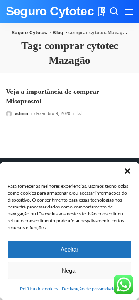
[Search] (114, 11)
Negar (69, 270)
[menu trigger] (127, 11)
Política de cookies (39, 289)
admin (22, 113)
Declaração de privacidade (88, 289)
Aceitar (69, 249)
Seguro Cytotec (50, 11)
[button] (127, 171)
